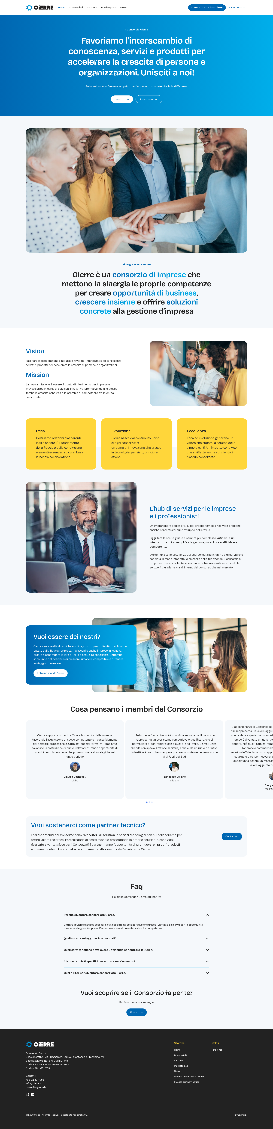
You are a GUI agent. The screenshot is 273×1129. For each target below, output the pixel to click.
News (123, 7)
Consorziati (76, 7)
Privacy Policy (240, 1115)
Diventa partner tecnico (186, 1082)
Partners (92, 7)
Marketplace (108, 7)
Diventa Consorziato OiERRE (189, 1077)
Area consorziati (237, 7)
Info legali (217, 1050)
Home (61, 7)
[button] (147, 802)
